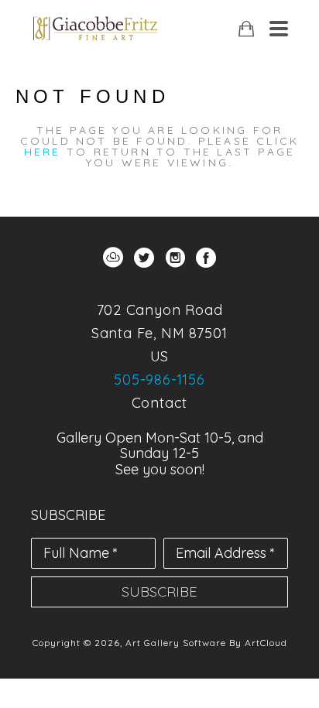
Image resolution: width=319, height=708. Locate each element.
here (42, 152)
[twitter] (144, 258)
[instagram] (175, 258)
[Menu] (278, 28)
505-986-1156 (159, 379)
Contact (160, 403)
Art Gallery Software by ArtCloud (206, 642)
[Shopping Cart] (246, 29)
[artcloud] (113, 258)
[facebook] (206, 258)
